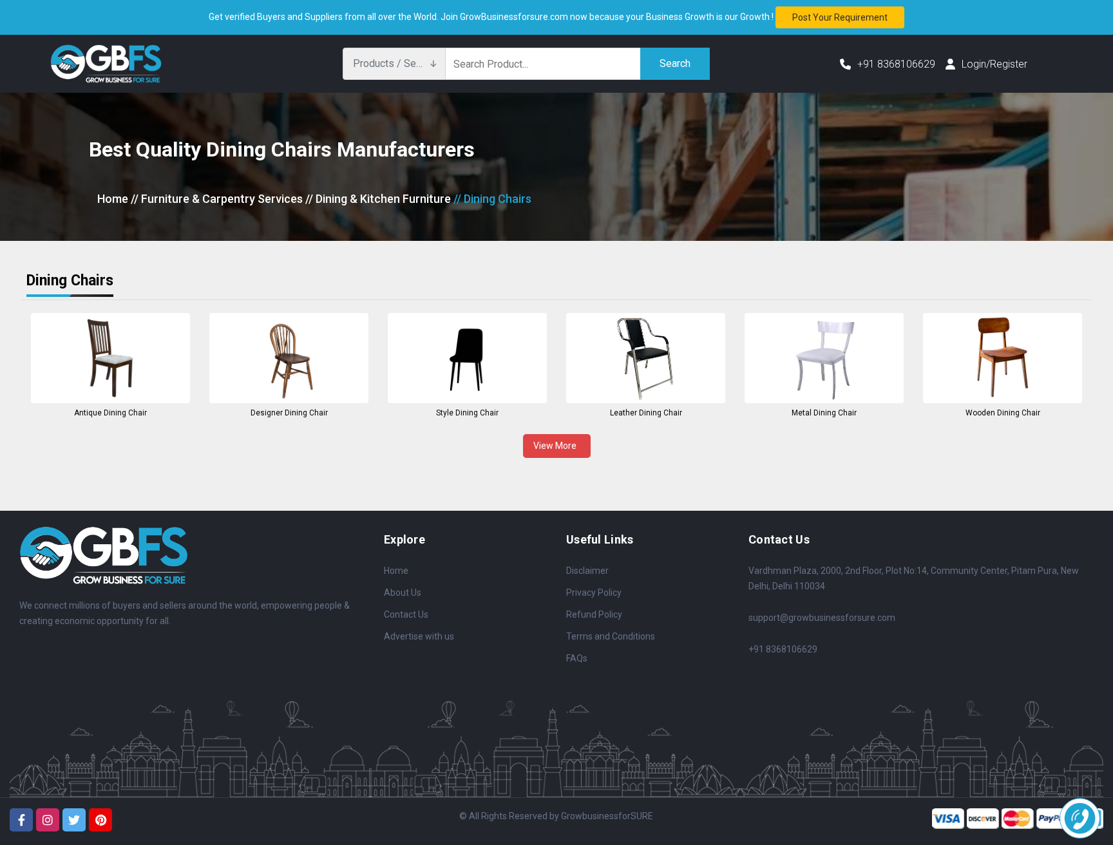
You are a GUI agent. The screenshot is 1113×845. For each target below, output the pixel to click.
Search (675, 63)
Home (112, 198)
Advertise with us (419, 636)
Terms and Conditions (610, 636)
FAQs (576, 658)
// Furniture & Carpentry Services (217, 198)
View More (556, 446)
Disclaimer (587, 570)
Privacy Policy (594, 592)
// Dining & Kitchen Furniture (378, 198)
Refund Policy (594, 614)
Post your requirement (840, 17)
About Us (402, 592)
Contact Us (406, 614)
